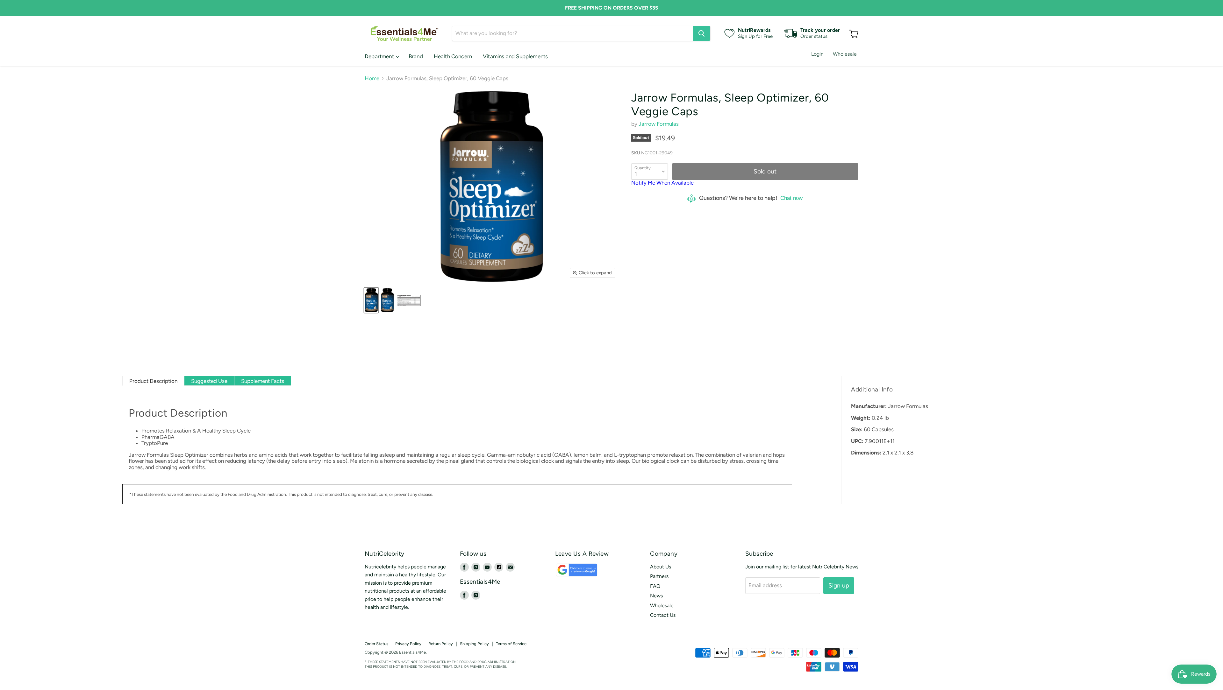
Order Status (376, 643)
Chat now (791, 198)
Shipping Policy (474, 643)
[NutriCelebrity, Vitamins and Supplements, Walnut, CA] (656, 653)
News (656, 596)
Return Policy (440, 643)
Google (569, 573)
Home (372, 78)
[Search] (701, 33)
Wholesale (845, 54)
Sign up (838, 585)
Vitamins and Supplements (515, 56)
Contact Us (663, 615)
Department (380, 56)
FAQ (655, 586)
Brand (416, 56)
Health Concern (453, 56)
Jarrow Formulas (659, 124)
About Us (660, 567)
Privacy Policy (408, 643)
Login (817, 54)
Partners (659, 576)
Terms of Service (511, 643)
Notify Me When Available (662, 183)
